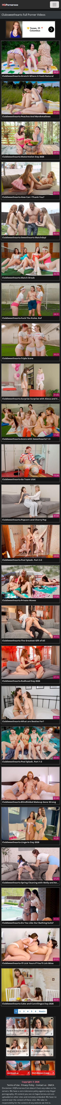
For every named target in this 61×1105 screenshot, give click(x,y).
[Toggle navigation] (54, 4)
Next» (42, 1011)
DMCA (51, 1085)
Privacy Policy (27, 1085)
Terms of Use (13, 1085)
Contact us (41, 1085)
